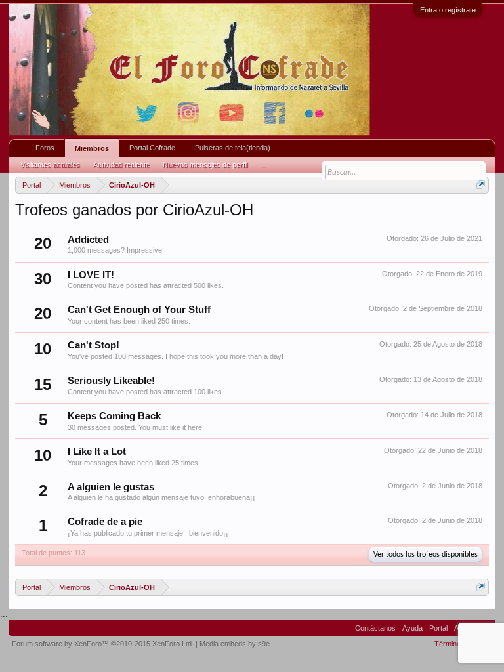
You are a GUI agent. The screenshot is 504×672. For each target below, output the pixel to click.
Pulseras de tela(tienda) (232, 148)
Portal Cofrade (152, 148)
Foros (44, 148)
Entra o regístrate (448, 10)
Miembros (92, 148)
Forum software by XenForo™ (103, 644)
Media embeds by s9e (235, 644)
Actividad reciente (121, 165)
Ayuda (412, 628)
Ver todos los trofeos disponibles (425, 554)
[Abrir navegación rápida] (480, 184)
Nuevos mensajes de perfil (205, 165)
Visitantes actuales (50, 165)
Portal (438, 628)
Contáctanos (375, 628)
